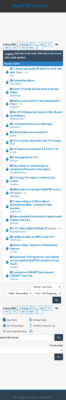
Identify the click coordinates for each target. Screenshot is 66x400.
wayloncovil (15, 211)
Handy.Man (15, 95)
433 (23, 47)
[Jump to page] (40, 47)
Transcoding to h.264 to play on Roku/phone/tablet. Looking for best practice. (31, 205)
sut (11, 75)
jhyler (12, 144)
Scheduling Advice (24, 80)
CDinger (14, 160)
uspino (13, 135)
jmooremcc (15, 127)
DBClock (14, 223)
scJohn (13, 252)
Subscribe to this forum (49, 53)
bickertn (14, 267)
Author (16, 64)
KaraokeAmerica (18, 172)
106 (41, 44)
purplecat (14, 107)
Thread (7, 64)
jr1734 (13, 152)
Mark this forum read (25, 53)
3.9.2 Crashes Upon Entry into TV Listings (37, 140)
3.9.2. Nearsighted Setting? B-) (31, 228)
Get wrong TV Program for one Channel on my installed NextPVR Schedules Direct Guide (34, 260)
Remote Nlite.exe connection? (30, 132)
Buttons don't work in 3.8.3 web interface (36, 100)
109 (6, 47)
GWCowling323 (17, 119)
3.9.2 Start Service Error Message (32, 124)
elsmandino (16, 84)
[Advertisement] (33, 24)
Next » (32, 47)
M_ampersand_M (18, 231)
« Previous (24, 44)
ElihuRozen (15, 240)
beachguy (15, 196)
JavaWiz (14, 184)
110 (14, 47)
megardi (14, 279)
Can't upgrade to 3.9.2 (25, 157)
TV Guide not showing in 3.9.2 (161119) (35, 149)
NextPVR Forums (30, 6)
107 (49, 44)
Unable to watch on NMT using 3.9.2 (34, 236)
